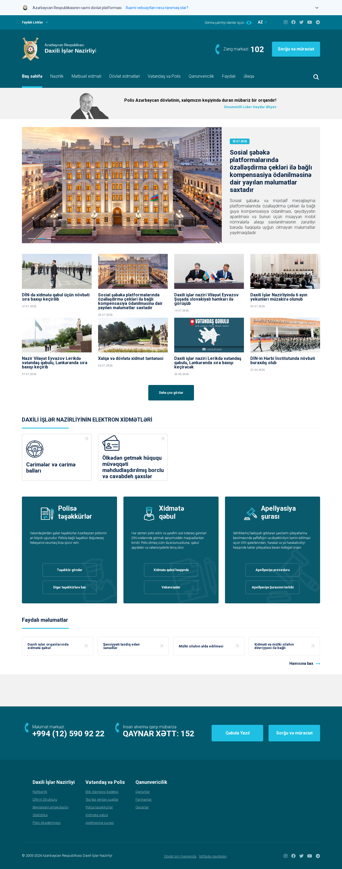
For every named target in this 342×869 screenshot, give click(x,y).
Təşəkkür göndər (69, 570)
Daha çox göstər (171, 393)
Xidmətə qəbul (97, 815)
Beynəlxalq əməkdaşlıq (50, 807)
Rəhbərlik (40, 792)
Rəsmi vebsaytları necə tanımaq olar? (157, 8)
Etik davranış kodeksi (102, 792)
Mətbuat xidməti (86, 76)
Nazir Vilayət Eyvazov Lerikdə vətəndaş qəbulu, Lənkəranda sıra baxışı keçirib (54, 362)
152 (187, 733)
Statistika (40, 815)
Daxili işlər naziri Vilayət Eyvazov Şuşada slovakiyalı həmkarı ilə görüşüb (206, 299)
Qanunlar (142, 792)
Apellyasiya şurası (100, 823)
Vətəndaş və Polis (164, 76)
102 (257, 49)
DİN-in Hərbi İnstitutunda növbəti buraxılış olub (282, 360)
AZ (261, 22)
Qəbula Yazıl (238, 733)
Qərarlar (142, 807)
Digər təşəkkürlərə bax (69, 587)
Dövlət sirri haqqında (180, 856)
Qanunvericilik (201, 76)
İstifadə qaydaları (213, 856)
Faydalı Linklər (32, 22)
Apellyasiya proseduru (272, 570)
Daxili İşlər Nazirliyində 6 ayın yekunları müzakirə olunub (278, 297)
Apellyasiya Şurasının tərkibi (273, 587)
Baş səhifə (32, 76)
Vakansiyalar (171, 587)
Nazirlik (57, 76)
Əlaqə (248, 76)
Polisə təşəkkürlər (99, 807)
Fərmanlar (143, 799)
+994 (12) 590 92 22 (68, 733)
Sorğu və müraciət (296, 49)
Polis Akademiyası (47, 823)
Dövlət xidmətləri (124, 76)
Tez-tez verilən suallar (102, 799)
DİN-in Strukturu (45, 799)
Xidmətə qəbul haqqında (171, 570)
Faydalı (228, 76)
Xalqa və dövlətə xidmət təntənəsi (131, 358)
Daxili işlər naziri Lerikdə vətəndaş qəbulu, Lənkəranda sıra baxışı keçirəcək (207, 362)
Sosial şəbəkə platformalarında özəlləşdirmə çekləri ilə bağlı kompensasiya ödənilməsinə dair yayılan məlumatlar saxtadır (271, 171)
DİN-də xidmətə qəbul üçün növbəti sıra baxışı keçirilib (56, 297)
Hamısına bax (301, 663)
